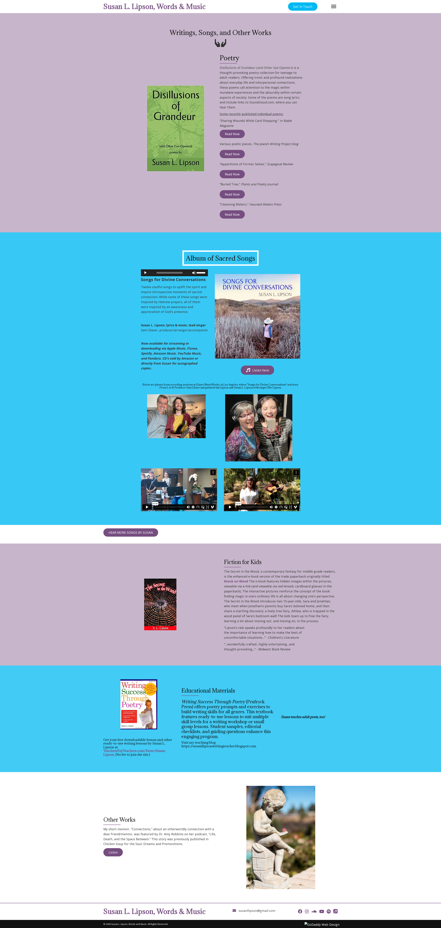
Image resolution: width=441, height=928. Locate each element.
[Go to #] (335, 911)
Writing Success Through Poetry (213, 701)
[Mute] (194, 273)
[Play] (145, 273)
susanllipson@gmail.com (257, 911)
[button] (302, 6)
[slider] (201, 272)
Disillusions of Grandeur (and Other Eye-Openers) (256, 68)
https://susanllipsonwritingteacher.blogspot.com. (219, 746)
